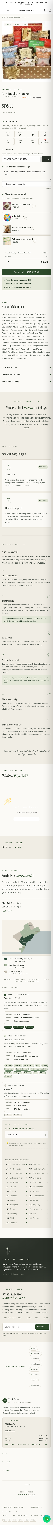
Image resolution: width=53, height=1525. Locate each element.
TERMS (13, 1515)
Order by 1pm (28, 4)
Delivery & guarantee (11, 374)
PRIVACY (5, 1515)
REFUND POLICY (23, 1515)
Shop (4, 17)
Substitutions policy (10, 381)
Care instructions (9, 367)
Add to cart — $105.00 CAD (26, 272)
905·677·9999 (7, 910)
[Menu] (3, 10)
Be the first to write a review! (26, 819)
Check (46, 159)
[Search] (8, 10)
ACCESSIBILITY (36, 1515)
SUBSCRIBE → (42, 1327)
